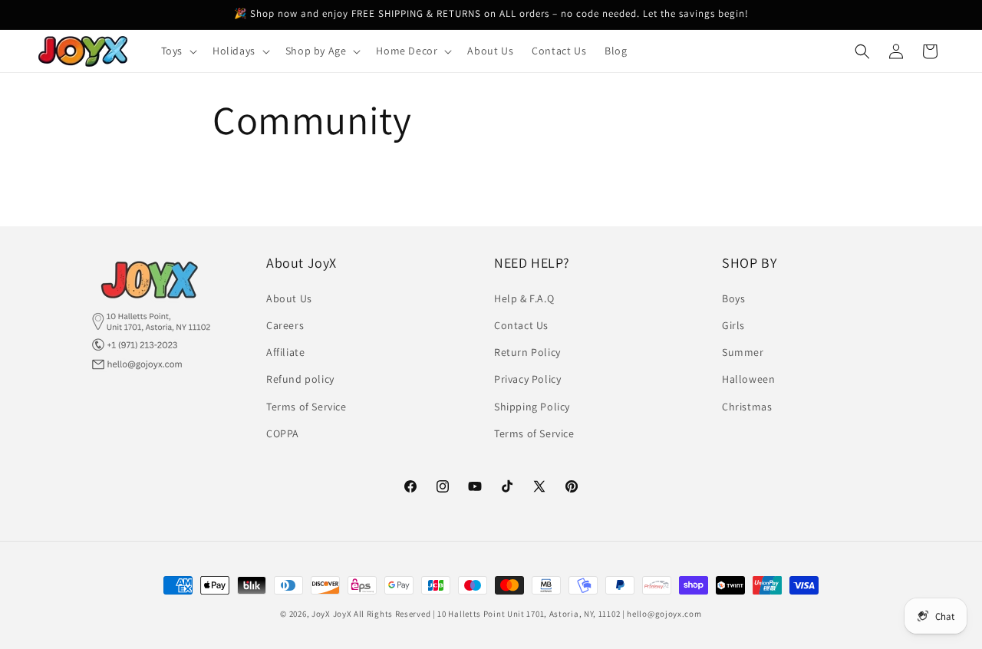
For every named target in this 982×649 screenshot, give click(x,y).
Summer (743, 352)
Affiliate (285, 352)
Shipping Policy (532, 406)
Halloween (748, 379)
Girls (733, 325)
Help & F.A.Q (524, 298)
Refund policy (300, 379)
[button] (177, 51)
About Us (289, 298)
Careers (285, 325)
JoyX (321, 613)
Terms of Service (306, 406)
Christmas (747, 406)
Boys (733, 298)
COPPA (282, 433)
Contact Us (521, 325)
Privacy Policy (527, 379)
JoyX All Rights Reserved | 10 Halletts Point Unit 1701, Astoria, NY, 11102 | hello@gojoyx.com (517, 613)
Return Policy (527, 352)
